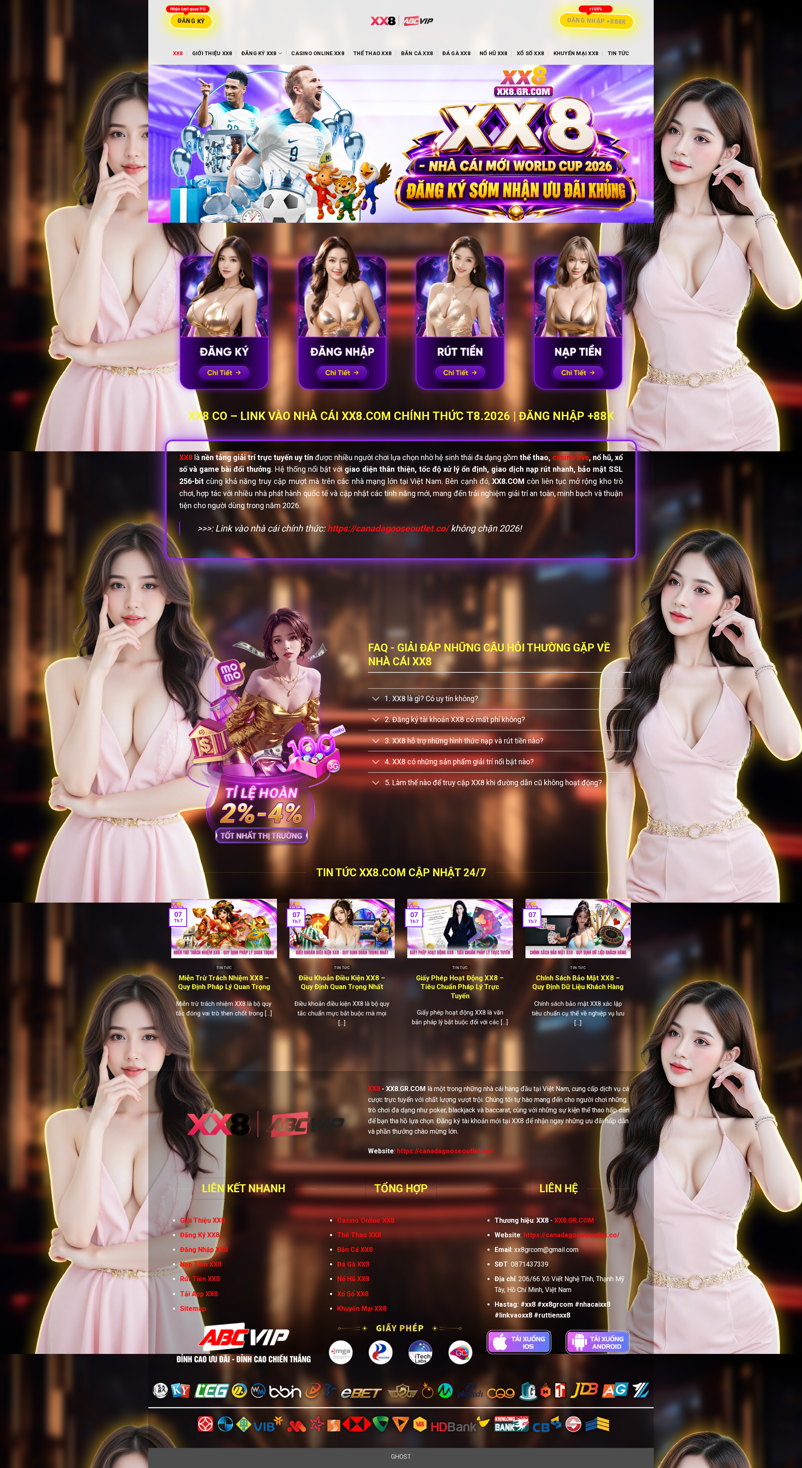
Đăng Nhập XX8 (204, 1250)
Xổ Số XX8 (530, 53)
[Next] (632, 978)
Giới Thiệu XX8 (212, 53)
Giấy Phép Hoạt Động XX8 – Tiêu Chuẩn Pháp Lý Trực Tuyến (460, 987)
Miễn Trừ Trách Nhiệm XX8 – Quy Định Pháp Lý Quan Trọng (224, 982)
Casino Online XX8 (317, 53)
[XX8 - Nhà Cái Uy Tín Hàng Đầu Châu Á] (401, 21)
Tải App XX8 (199, 1294)
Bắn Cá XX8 (417, 53)
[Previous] (169, 978)
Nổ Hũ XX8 (493, 53)
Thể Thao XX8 (372, 53)
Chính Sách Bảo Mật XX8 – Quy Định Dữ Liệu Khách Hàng (578, 982)
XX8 (178, 53)
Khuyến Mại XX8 (576, 53)
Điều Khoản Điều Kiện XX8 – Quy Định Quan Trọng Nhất (342, 982)
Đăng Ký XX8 (259, 53)
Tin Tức (618, 53)
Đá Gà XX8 (456, 53)
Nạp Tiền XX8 (200, 1264)
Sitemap (193, 1309)
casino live (570, 457)
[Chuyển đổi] (376, 700)
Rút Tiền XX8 (200, 1279)
